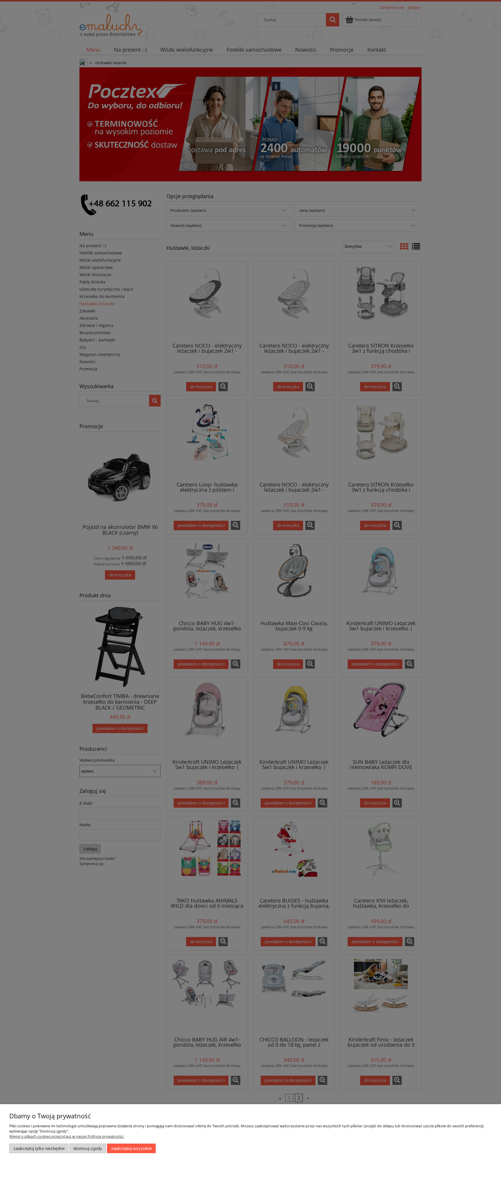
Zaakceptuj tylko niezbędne (39, 1148)
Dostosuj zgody (87, 1148)
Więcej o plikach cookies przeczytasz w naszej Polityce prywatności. (66, 1136)
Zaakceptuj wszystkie (131, 1148)
